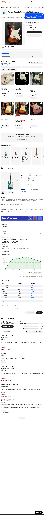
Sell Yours (39, 312)
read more (40, 407)
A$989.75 (32, 289)
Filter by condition (5, 231)
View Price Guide (30, 312)
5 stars (21, 321)
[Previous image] (4, 33)
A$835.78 (32, 295)
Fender (29, 173)
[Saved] (39, 2)
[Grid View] (30, 63)
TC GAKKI (7, 46)
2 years (39, 272)
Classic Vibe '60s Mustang (36, 158)
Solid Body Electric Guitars (33, 189)
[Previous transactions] (39, 305)
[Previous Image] (3, 181)
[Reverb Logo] (6, 2)
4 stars (21, 323)
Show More (30, 184)
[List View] (31, 63)
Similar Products (10, 17)
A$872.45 (32, 299)
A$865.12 (32, 301)
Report (3, 347)
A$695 (32, 287)
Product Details (19, 17)
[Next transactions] (41, 305)
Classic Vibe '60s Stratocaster (5, 158)
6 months (31, 272)
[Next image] (24, 33)
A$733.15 (32, 291)
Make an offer (19, 95)
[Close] (42, 15)
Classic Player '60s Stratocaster (15, 158)
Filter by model (5, 224)
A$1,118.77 (32, 293)
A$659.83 (32, 303)
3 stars (21, 325)
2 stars (21, 326)
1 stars (21, 328)
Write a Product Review (7, 326)
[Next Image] (18, 181)
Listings (3, 17)
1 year (35, 272)
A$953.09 (32, 285)
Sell (35, 1)
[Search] (31, 2)
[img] (12, 46)
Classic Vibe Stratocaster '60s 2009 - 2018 (25, 158)
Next (21, 418)
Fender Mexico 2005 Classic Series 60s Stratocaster (32, 23)
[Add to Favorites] (41, 12)
